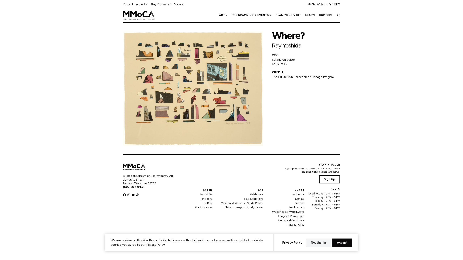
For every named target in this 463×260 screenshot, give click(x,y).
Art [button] (222, 15)
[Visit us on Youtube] (133, 194)
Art (260, 190)
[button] (338, 15)
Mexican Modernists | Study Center (242, 203)
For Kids (207, 203)
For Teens (206, 199)
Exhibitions (256, 194)
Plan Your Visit (288, 15)
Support (326, 15)
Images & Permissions (291, 216)
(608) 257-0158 (133, 187)
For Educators (203, 207)
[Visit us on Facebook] (124, 194)
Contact (128, 4)
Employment (296, 207)
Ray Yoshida (286, 46)
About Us (142, 4)
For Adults (206, 194)
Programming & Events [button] (250, 15)
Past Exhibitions (253, 199)
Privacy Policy (296, 225)
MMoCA (299, 190)
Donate (179, 4)
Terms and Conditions (291, 220)
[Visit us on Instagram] (128, 194)
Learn (310, 15)
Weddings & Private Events (288, 212)
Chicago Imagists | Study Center (243, 207)
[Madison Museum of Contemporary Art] (139, 15)
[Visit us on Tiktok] (137, 194)
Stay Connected (160, 4)
